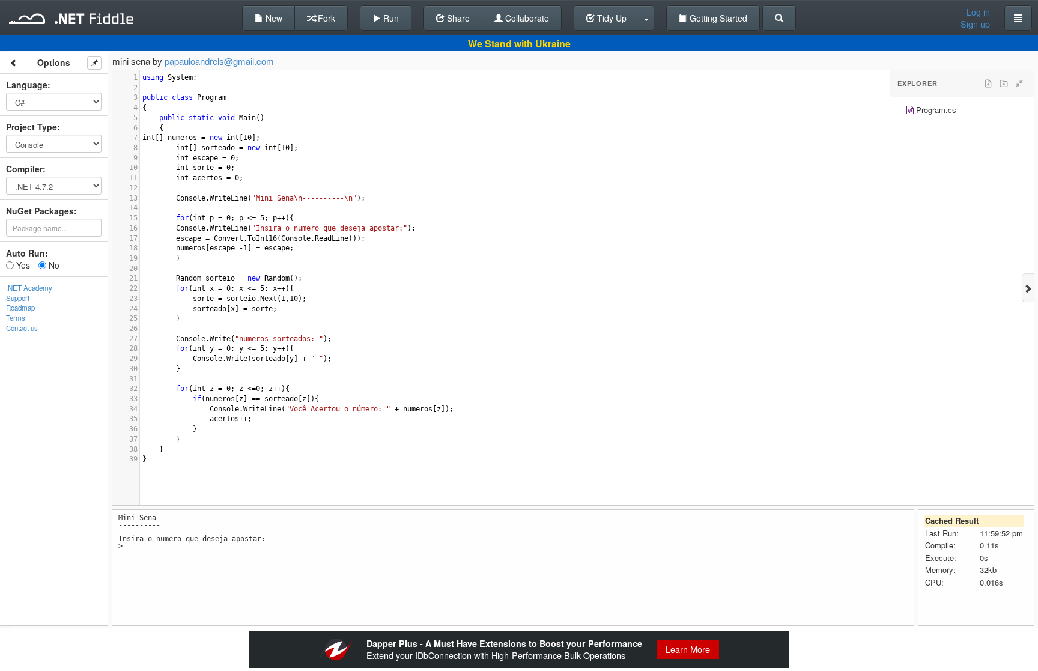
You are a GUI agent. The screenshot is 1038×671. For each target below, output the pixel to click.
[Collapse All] (1019, 83)
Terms (15, 318)
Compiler (24, 169)
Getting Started (717, 18)
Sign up (975, 24)
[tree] (962, 111)
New (272, 18)
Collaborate (526, 18)
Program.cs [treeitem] (936, 109)
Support (17, 298)
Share (457, 18)
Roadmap (20, 307)
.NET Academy (29, 288)
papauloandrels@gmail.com (219, 61)
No (52, 265)
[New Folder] (1004, 83)
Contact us (22, 328)
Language (26, 85)
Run (390, 18)
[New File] (988, 83)
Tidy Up (611, 18)
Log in (978, 12)
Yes (22, 265)
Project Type (31, 127)
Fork (325, 18)
